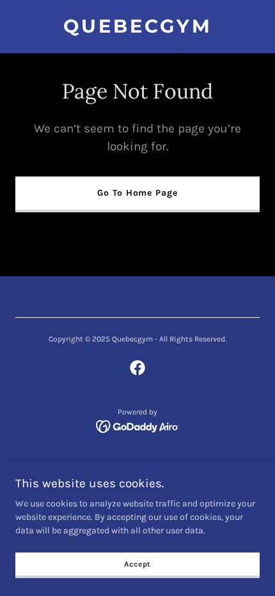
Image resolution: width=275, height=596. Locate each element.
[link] (137, 29)
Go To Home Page (137, 192)
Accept (138, 564)
